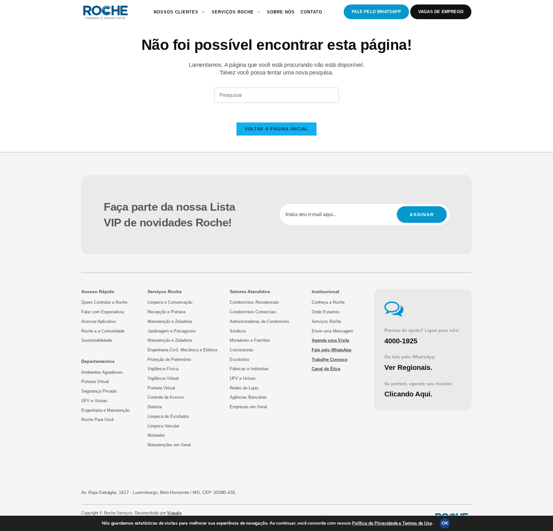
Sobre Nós (281, 12)
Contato (311, 12)
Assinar (422, 214)
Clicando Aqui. (408, 394)
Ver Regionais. (408, 367)
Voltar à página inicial (277, 129)
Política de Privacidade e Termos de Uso (392, 523)
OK (445, 523)
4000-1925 (400, 341)
